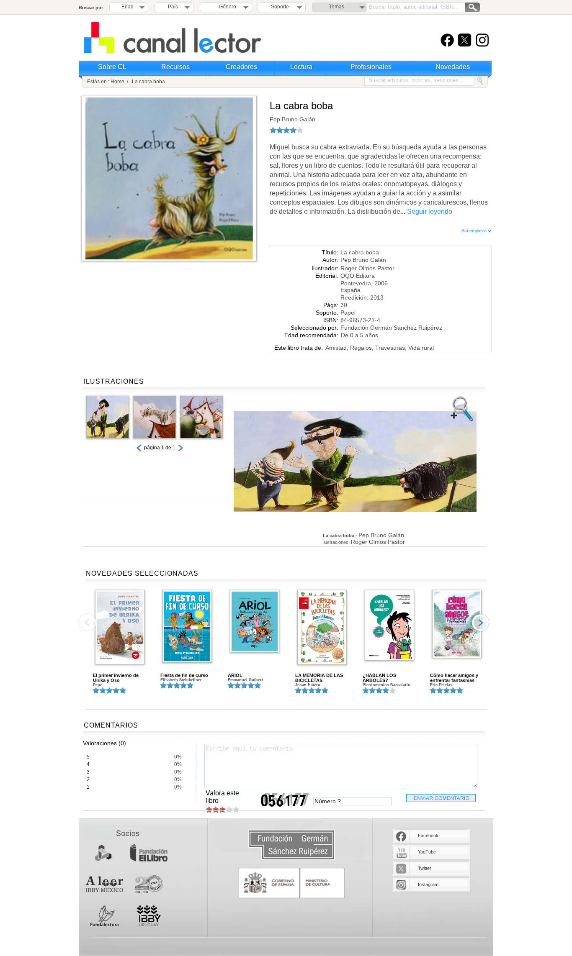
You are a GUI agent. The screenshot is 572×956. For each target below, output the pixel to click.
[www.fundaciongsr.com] (291, 845)
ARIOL (235, 675)
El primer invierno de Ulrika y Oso (116, 678)
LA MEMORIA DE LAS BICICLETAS (319, 678)
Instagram (428, 884)
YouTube (427, 851)
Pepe (97, 685)
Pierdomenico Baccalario (386, 685)
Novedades (452, 66)
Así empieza (474, 230)
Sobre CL (112, 66)
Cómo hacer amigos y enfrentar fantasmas (454, 678)
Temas (336, 7)
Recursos (175, 66)
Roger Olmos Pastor (367, 268)
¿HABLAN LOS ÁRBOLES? (379, 678)
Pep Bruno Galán (292, 119)
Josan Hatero (307, 685)
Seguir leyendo (429, 211)
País (173, 7)
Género (226, 7)
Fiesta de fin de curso (184, 675)
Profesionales (371, 66)
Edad (127, 7)
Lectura (301, 66)
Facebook (428, 835)
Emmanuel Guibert (245, 680)
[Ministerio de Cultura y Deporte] (291, 883)
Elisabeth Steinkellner (181, 680)
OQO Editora (357, 275)
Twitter (424, 868)
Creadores (241, 66)
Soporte (280, 7)
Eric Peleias (441, 685)
